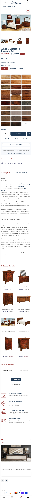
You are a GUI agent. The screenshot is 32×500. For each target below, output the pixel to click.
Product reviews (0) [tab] (8, 370)
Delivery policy (21, 173)
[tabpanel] (16, 22)
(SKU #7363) (26, 185)
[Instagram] (6, 480)
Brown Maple (13, 68)
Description (5, 173)
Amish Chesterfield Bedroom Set (8, 332)
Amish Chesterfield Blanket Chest (24, 309)
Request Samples (26, 124)
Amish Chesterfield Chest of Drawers (8, 309)
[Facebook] (2, 480)
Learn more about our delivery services (16, 153)
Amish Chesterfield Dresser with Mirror (24, 287)
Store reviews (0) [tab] (24, 370)
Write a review (16, 379)
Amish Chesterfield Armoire (8, 354)
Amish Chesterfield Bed (23, 331)
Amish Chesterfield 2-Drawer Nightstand (23, 354)
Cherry (21, 68)
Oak (4, 68)
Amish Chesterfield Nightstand (8, 286)
